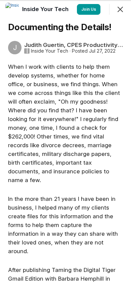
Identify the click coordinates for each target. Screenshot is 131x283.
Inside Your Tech (49, 51)
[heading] (46, 9)
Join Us (88, 9)
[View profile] (12, 9)
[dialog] (65, 141)
